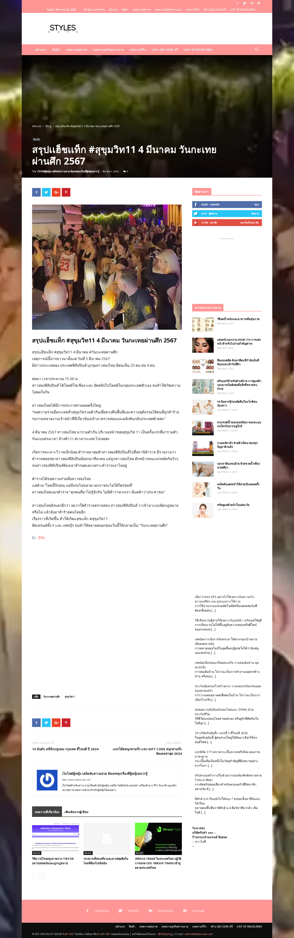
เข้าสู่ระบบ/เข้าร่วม (94, 9)
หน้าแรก (113, 9)
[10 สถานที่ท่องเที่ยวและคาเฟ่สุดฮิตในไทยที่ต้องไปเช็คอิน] (107, 839)
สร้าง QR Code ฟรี (215, 9)
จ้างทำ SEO (103, 934)
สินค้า (125, 9)
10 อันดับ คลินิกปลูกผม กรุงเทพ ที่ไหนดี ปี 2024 (65, 749)
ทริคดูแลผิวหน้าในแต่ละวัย (233, 505)
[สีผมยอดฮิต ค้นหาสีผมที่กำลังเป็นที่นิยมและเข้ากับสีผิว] (203, 365)
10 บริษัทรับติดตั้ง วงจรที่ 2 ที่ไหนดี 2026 (221, 733)
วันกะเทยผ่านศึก (51, 696)
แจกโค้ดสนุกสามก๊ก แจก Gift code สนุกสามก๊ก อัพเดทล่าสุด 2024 (147, 751)
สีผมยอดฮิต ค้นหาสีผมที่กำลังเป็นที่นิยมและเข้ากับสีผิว (238, 362)
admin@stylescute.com (199, 934)
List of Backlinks (242, 9)
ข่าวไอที (200, 841)
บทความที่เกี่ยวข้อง (47, 812)
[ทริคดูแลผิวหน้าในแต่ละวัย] (203, 510)
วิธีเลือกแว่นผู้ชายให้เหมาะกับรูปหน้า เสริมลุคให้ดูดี (228, 620)
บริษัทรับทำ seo (202, 832)
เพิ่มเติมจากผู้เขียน (76, 812)
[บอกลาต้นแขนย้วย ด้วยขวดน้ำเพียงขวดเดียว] (203, 469)
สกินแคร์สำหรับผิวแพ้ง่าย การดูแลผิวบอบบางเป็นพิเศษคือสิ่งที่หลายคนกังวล (239, 385)
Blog (48, 126)
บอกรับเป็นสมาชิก (249, 222)
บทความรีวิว (193, 9)
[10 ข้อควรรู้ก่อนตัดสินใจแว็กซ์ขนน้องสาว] (203, 407)
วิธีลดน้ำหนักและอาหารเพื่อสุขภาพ (238, 319)
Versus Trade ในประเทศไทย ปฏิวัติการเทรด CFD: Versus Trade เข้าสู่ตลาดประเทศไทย (158, 863)
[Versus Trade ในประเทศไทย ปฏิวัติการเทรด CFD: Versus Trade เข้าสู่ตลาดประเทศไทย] (158, 839)
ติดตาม (255, 213)
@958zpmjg (165, 934)
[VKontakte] (251, 3)
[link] (41, 537)
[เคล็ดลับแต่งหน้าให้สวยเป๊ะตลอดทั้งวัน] (203, 489)
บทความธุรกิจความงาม (168, 9)
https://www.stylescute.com (76, 779)
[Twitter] (244, 3)
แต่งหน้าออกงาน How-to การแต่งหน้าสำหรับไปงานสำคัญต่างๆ (239, 341)
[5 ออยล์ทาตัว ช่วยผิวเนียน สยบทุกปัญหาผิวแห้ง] (203, 448)
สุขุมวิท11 (70, 696)
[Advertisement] (147, 92)
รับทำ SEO (68, 934)
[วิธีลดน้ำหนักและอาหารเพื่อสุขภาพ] (203, 324)
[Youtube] (258, 3)
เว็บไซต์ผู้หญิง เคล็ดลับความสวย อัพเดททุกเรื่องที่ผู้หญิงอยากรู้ (68, 171)
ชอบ (256, 204)
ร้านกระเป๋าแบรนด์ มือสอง (209, 837)
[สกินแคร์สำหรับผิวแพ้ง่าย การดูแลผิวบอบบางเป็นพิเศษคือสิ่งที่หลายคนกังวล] (203, 386)
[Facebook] (237, 3)
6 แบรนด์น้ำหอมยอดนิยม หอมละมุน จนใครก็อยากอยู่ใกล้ (239, 424)
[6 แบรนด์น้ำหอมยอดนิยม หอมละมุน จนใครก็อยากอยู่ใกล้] (203, 427)
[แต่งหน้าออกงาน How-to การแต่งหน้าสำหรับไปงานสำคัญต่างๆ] (203, 345)
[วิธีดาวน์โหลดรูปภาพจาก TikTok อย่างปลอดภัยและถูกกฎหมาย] (55, 839)
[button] (257, 50)
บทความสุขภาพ (142, 9)
